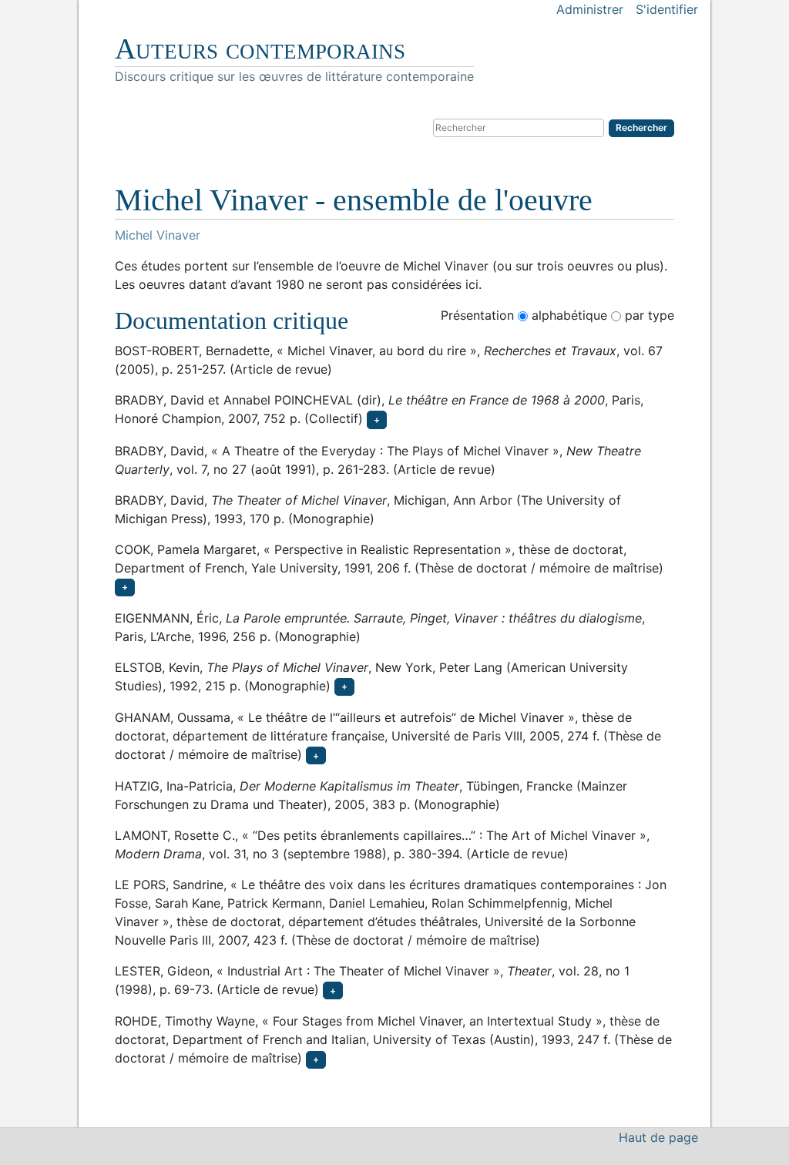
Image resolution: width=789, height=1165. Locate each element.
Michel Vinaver (157, 235)
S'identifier (667, 9)
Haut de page (658, 1137)
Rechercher (641, 127)
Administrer (589, 9)
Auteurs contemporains (260, 48)
